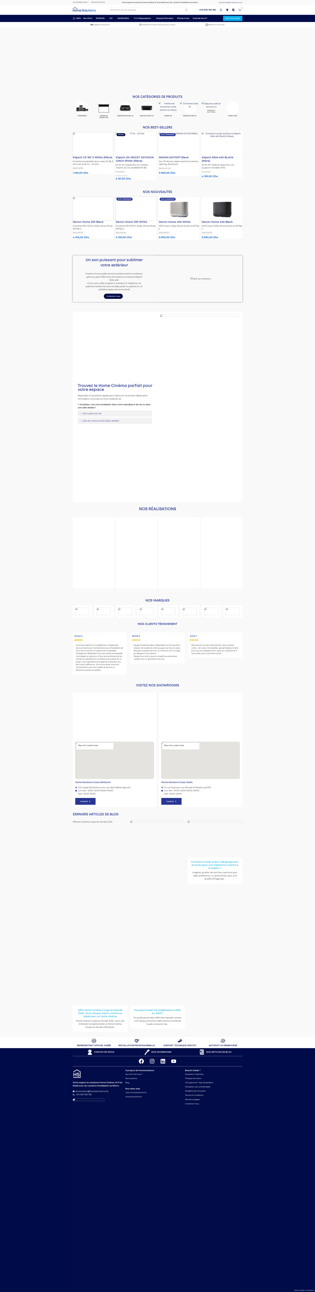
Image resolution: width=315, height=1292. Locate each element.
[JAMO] (189, 611)
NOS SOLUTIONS (233, 18)
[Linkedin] (163, 1061)
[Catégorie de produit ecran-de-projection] (103, 111)
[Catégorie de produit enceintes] (168, 110)
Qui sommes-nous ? (134, 1074)
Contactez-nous (192, 1104)
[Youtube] (174, 1061)
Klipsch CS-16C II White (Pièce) (92, 157)
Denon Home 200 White (131, 221)
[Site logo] (84, 9)
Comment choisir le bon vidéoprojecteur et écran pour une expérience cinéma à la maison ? (215, 865)
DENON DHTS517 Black (174, 157)
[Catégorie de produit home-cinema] (82, 110)
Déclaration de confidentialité (197, 1087)
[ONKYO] (232, 611)
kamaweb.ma (310, 1290)
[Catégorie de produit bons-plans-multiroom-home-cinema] (232, 110)
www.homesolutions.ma (135, 1092)
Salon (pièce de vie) (91, 413)
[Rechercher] (186, 9)
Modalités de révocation (195, 1091)
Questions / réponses (194, 1074)
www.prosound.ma (133, 1097)
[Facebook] (141, 1061)
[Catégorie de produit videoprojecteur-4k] (125, 110)
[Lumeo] (82, 611)
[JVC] (125, 611)
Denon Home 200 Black (88, 221)
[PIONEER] (211, 611)
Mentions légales (192, 1099)
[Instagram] (152, 1061)
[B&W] (103, 611)
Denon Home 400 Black (217, 221)
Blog (127, 1082)
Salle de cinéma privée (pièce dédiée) (100, 421)
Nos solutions (131, 1078)
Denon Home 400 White (174, 221)
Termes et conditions (194, 1095)
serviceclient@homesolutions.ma (230, 2)
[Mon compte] (221, 9)
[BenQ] (168, 611)
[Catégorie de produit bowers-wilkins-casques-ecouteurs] (211, 108)
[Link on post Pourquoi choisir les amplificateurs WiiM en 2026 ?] (157, 913)
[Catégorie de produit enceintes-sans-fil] (189, 110)
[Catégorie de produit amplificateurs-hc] (146, 110)
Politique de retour (193, 1078)
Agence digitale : (300, 1290)
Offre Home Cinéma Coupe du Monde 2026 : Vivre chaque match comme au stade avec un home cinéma (100, 1013)
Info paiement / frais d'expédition (199, 1082)
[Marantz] (146, 611)
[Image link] (77, 1073)
